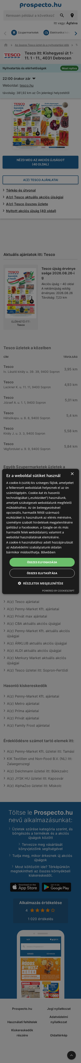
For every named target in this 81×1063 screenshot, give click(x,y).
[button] (40, 583)
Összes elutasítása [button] (42, 573)
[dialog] (40, 531)
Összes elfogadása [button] (42, 562)
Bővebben (48, 552)
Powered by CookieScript (58, 590)
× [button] (72, 474)
